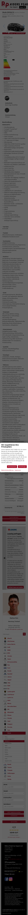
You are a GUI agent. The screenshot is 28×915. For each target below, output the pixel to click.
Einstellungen (22, 466)
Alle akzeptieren (12, 466)
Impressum (18, 470)
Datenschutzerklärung (7, 470)
